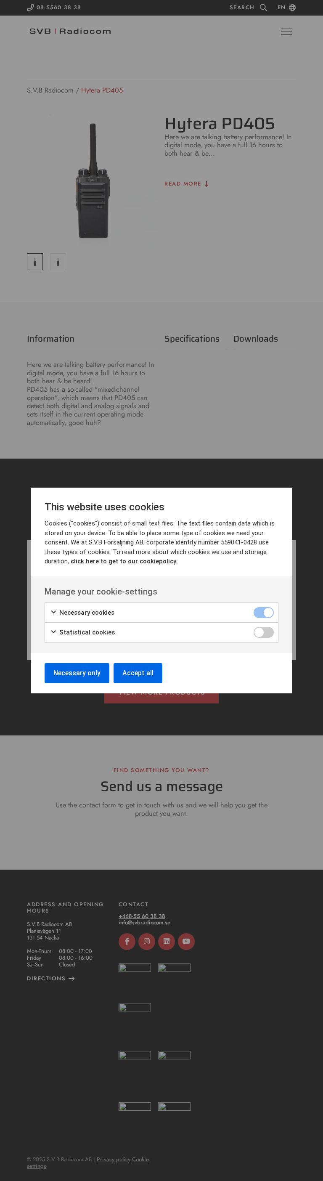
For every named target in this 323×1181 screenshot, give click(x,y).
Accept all (138, 673)
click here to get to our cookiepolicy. (124, 561)
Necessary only (77, 673)
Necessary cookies (86, 612)
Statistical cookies (86, 632)
